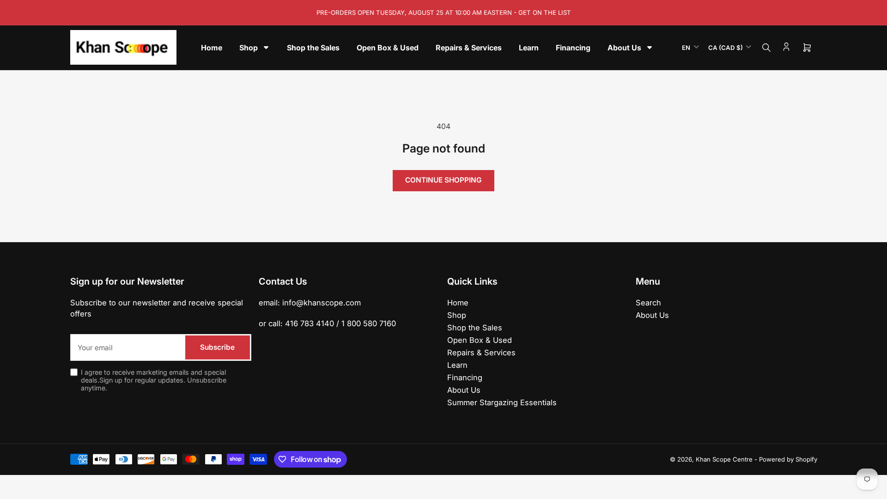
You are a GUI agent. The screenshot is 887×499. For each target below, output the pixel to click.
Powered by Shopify (788, 459)
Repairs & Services (481, 352)
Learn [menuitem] (529, 47)
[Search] (766, 47)
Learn (457, 365)
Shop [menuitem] (248, 47)
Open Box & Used (479, 340)
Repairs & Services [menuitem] (469, 47)
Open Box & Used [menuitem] (388, 47)
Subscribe (217, 347)
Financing (464, 377)
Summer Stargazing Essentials (502, 402)
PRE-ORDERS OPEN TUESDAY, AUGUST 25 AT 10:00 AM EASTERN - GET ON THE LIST (443, 12)
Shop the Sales (474, 327)
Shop (456, 315)
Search (648, 302)
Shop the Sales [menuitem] (313, 47)
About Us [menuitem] (624, 47)
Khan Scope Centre (724, 459)
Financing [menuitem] (573, 47)
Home (457, 302)
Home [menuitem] (211, 47)
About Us (463, 390)
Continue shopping (443, 180)
